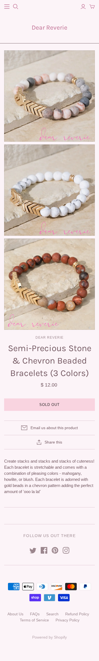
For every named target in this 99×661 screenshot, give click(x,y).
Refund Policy (77, 614)
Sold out (49, 405)
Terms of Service (34, 620)
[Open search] (15, 6)
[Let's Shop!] (7, 6)
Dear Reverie (49, 27)
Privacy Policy (67, 620)
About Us (15, 614)
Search (52, 614)
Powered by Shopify (49, 637)
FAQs (35, 614)
